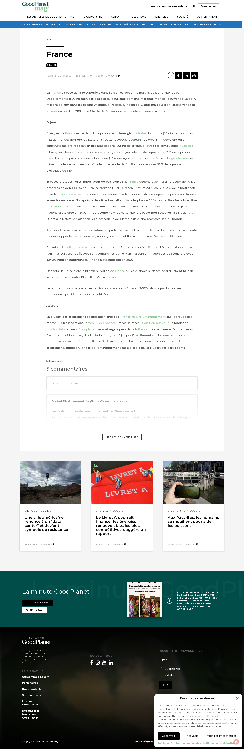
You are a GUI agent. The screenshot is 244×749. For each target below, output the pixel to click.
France (52, 65)
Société (182, 16)
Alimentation (207, 16)
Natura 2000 (60, 206)
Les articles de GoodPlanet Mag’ (51, 16)
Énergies (161, 16)
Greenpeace (107, 323)
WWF (92, 323)
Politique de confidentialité (219, 743)
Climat (116, 16)
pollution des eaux (78, 247)
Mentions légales (144, 741)
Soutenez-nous (32, 695)
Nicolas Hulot (56, 329)
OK (165, 685)
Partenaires (30, 682)
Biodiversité (93, 16)
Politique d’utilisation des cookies (179, 743)
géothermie (180, 158)
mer (54, 111)
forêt (191, 212)
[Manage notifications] (236, 741)
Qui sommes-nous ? (35, 676)
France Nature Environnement (143, 316)
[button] (237, 698)
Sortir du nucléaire (155, 323)
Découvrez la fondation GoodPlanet (31, 714)
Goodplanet (87, 329)
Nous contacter (32, 689)
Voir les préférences (222, 736)
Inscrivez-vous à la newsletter (169, 6)
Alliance (142, 329)
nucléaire (139, 133)
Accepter (168, 736)
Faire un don (209, 6)
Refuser (192, 736)
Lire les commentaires (122, 437)
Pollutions (138, 16)
